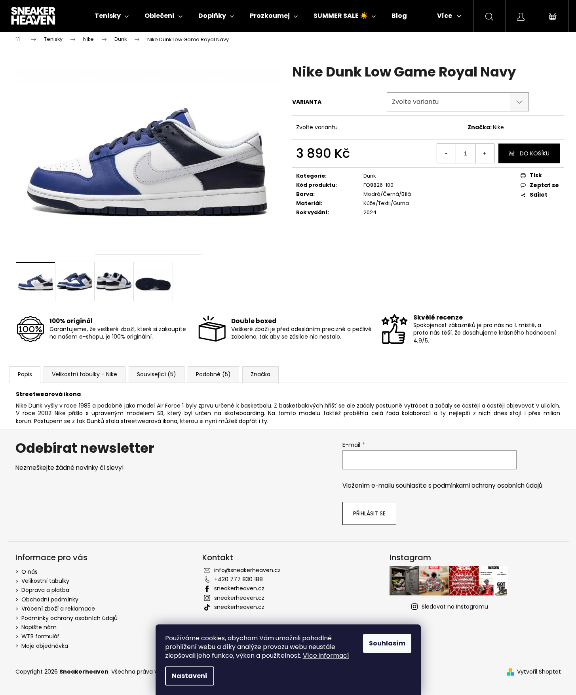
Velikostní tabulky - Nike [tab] (84, 374)
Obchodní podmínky (49, 599)
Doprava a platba (45, 590)
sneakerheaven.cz (239, 588)
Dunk (369, 176)
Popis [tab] (25, 374)
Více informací (326, 655)
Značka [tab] (260, 374)
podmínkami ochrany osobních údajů (487, 485)
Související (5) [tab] (156, 374)
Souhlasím (387, 643)
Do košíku (534, 153)
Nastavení (189, 675)
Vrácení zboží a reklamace (58, 609)
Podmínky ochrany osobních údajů (69, 618)
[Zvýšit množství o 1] (484, 153)
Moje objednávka (44, 646)
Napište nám (39, 627)
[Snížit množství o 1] (446, 153)
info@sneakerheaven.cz (247, 570)
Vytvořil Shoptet (539, 672)
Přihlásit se (369, 513)
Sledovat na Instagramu (455, 607)
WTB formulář (40, 636)
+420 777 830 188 (238, 579)
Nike (498, 127)
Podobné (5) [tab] (213, 374)
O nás (29, 572)
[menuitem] (112, 16)
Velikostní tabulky (45, 581)
